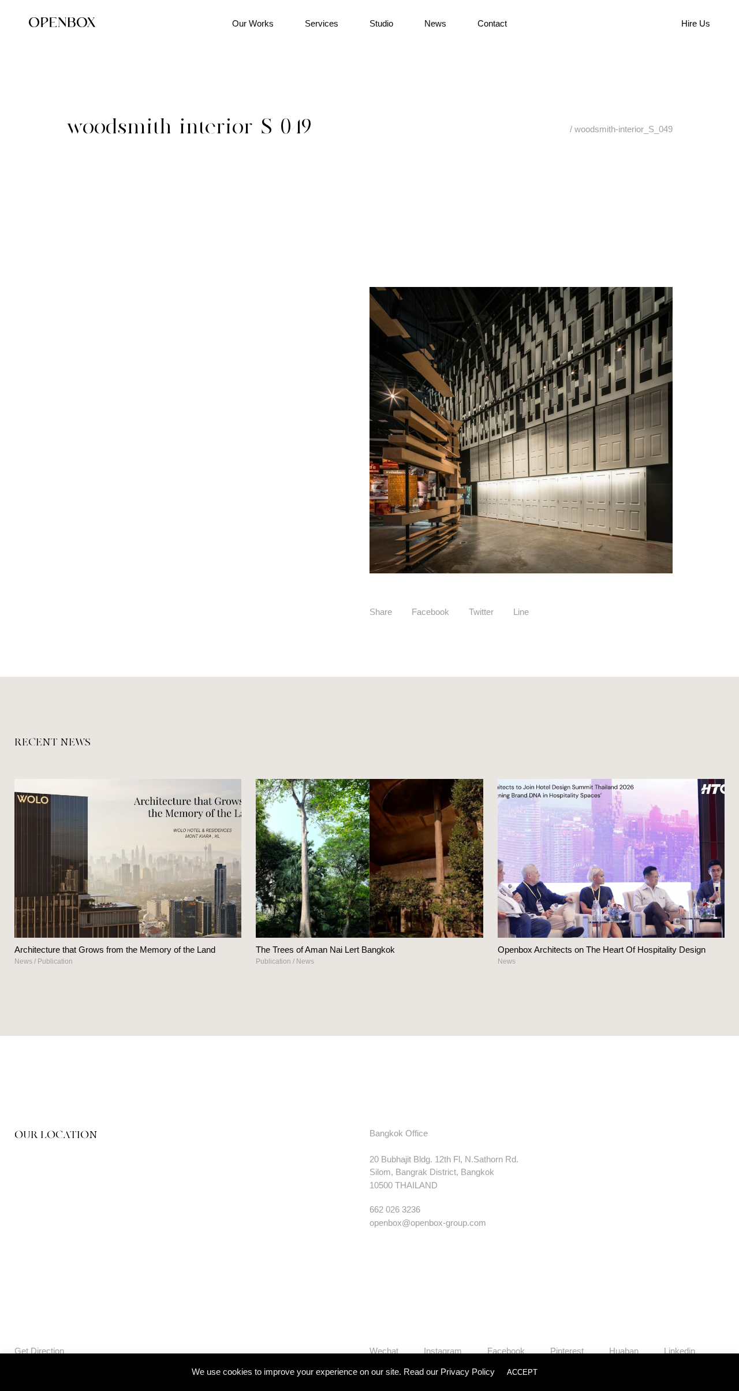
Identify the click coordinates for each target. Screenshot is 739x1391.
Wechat (384, 1351)
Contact (492, 23)
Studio (381, 23)
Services (321, 23)
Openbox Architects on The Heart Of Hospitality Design (602, 949)
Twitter (481, 612)
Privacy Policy (468, 1372)
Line (521, 612)
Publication (55, 961)
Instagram (443, 1351)
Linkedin (679, 1351)
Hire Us (695, 23)
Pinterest (567, 1351)
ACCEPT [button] (522, 1372)
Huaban (624, 1351)
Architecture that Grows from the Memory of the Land (114, 949)
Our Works (253, 23)
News (435, 23)
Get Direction (39, 1351)
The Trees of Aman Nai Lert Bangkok (325, 949)
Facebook (430, 612)
